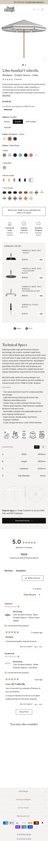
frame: (13, 134)
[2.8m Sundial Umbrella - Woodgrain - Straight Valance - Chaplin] (26, 180)
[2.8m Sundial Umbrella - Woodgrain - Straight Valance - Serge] (20, 180)
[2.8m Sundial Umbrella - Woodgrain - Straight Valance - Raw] (10, 155)
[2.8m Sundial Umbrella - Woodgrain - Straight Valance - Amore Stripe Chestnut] (26, 198)
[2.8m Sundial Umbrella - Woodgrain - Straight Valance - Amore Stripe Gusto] (4, 198)
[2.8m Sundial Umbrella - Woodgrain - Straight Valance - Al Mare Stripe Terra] (20, 192)
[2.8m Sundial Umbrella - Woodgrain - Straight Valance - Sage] (4, 155)
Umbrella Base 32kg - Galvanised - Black (31, 271)
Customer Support (23, 799)
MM (36, 447)
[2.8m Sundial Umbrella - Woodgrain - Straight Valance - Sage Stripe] (15, 180)
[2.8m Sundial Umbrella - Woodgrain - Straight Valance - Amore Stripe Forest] (36, 192)
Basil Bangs (23, 791)
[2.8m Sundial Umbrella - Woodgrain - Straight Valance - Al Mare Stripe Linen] (31, 192)
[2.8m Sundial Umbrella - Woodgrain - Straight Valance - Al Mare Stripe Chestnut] (26, 192)
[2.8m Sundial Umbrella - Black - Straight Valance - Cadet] (15, 139)
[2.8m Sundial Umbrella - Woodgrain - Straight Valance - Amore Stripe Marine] (10, 198)
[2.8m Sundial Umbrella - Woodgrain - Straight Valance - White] (36, 155)
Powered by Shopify (24, 839)
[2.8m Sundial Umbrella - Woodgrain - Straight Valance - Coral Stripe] (4, 180)
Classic (7, 121)
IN (43, 447)
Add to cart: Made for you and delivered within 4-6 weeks (24, 211)
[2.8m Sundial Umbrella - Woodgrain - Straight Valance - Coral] (31, 155)
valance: (9, 117)
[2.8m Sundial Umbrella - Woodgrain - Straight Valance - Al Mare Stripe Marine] (10, 192)
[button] (12, 79)
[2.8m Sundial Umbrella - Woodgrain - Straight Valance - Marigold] (10, 180)
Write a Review (35, 579)
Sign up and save (23, 816)
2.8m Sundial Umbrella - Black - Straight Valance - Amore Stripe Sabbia (26, 618)
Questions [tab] (21, 571)
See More (6, 95)
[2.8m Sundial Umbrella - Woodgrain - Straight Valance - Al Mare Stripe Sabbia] (15, 192)
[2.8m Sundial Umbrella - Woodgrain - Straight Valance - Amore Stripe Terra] (20, 198)
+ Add (40, 260)
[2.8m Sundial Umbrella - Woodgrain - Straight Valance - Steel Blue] (15, 155)
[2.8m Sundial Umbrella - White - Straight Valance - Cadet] (4, 139)
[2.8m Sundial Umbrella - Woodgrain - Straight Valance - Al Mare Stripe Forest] (4, 192)
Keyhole (7, 127)
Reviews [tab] (9, 571)
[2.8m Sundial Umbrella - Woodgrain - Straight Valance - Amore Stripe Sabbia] (15, 198)
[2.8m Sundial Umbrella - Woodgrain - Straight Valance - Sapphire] (20, 155)
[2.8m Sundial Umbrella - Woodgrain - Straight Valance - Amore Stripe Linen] (31, 198)
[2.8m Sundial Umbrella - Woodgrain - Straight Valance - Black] (26, 155)
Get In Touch (23, 808)
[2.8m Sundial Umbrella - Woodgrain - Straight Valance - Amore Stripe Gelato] (42, 192)
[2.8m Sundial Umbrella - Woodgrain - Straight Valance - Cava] (4, 167)
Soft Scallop (31, 121)
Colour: (10, 145)
